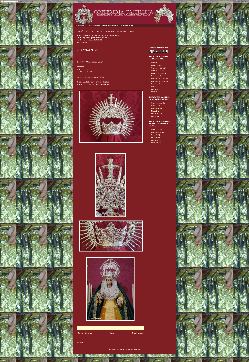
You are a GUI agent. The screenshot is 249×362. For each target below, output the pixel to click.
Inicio (112, 333)
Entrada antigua (137, 333)
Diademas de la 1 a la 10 (159, 84)
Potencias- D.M (156, 113)
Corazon (154, 62)
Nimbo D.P (155, 135)
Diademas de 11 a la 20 (159, 78)
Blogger (137, 349)
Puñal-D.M (155, 116)
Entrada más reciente (85, 333)
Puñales (154, 92)
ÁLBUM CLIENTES (127, 25)
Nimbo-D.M (155, 111)
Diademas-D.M (156, 108)
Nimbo (153, 86)
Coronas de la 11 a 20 (158, 70)
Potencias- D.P (156, 140)
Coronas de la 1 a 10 (158, 68)
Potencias (154, 89)
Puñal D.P (154, 143)
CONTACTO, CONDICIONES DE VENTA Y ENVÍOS (102, 25)
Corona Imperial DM (158, 103)
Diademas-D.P (156, 132)
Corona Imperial (156, 65)
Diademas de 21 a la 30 (159, 81)
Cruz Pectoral (156, 76)
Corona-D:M (155, 106)
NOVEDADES (80, 25)
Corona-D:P (155, 129)
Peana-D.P (155, 137)
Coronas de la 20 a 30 (159, 73)
